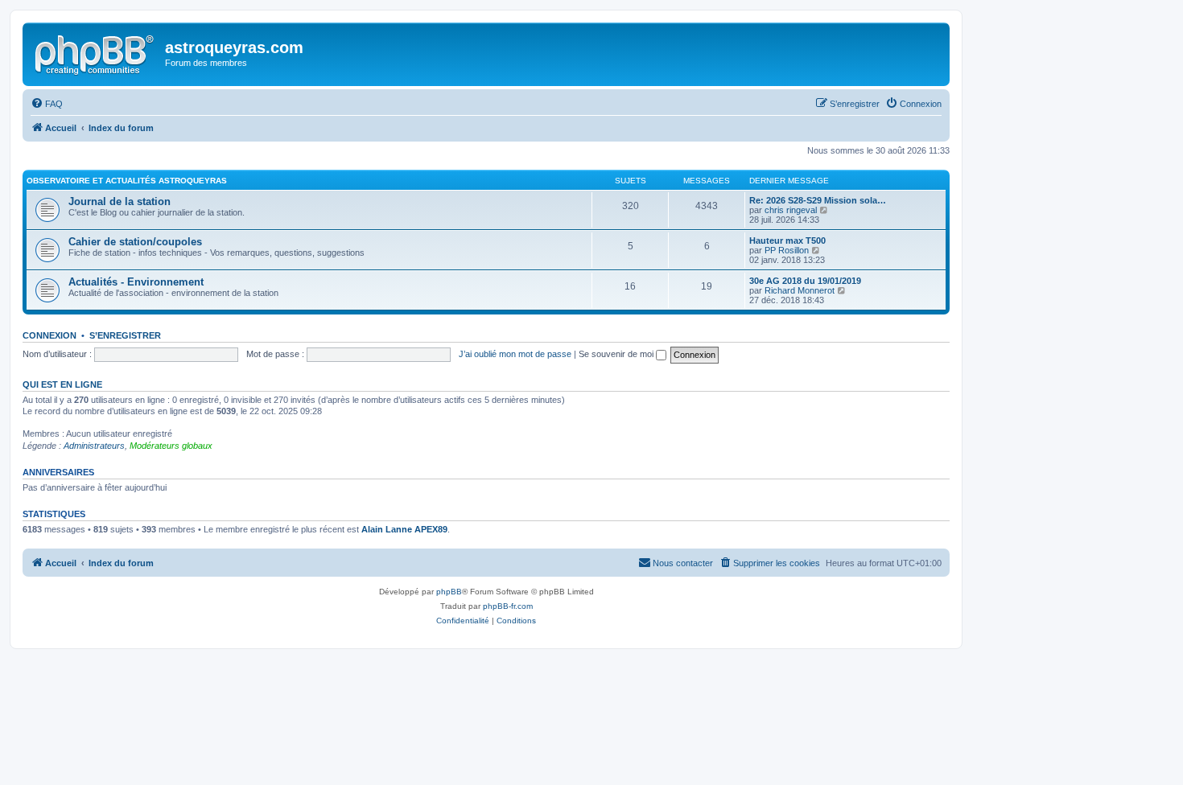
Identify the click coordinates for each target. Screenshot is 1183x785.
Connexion (49, 335)
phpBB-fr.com (508, 606)
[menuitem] (47, 103)
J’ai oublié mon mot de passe (515, 354)
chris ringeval (791, 210)
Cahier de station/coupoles (135, 242)
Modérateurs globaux (171, 445)
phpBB (449, 591)
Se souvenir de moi (617, 354)
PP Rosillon (787, 250)
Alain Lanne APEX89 (404, 529)
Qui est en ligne (62, 384)
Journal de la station (119, 201)
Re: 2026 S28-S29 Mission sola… (817, 200)
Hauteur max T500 (787, 240)
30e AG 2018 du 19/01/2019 (805, 281)
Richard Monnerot (800, 290)
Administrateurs (94, 445)
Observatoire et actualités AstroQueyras (127, 180)
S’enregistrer (125, 335)
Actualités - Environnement (136, 282)
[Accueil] (96, 52)
